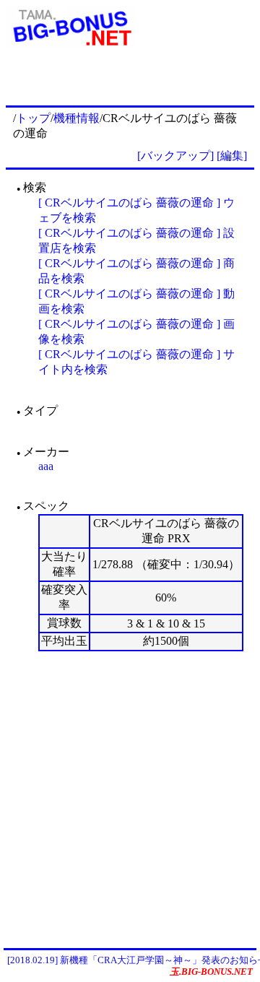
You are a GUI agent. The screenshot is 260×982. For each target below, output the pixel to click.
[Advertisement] (130, 799)
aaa (45, 466)
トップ (33, 118)
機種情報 (76, 118)
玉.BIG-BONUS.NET (211, 971)
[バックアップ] (175, 155)
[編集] (232, 155)
